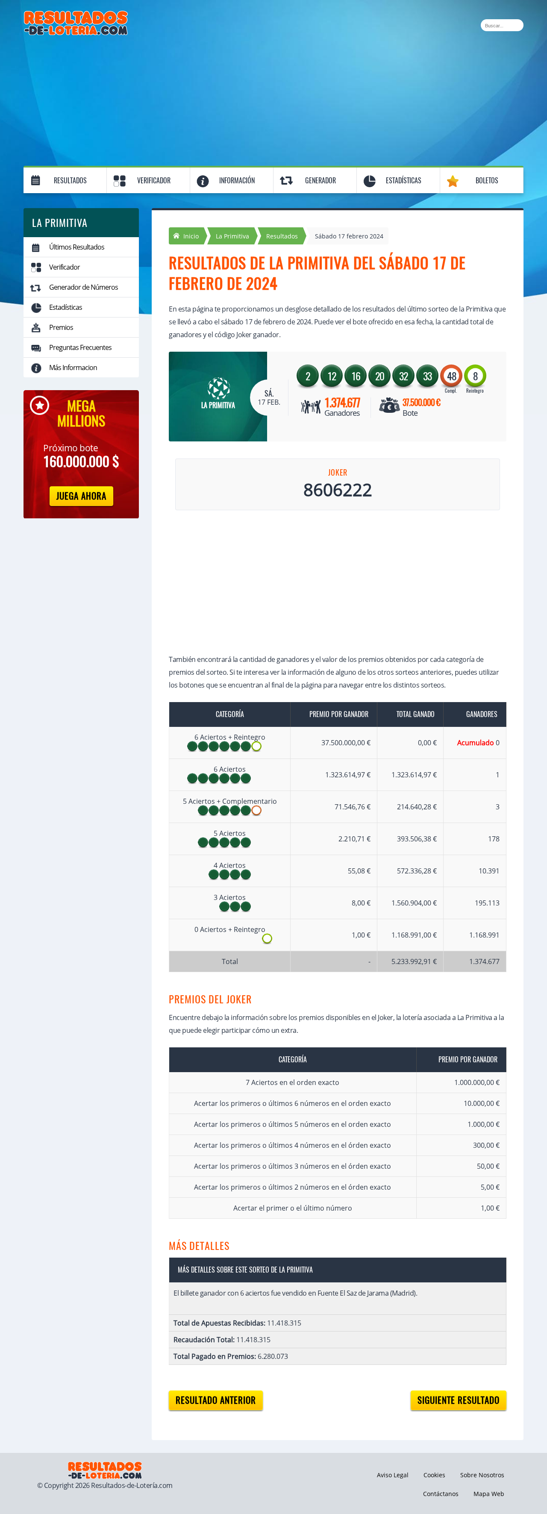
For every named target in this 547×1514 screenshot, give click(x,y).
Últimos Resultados (76, 247)
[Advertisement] (273, 99)
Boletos (487, 180)
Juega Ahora (81, 496)
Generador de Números (83, 287)
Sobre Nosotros (482, 1475)
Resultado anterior (216, 1400)
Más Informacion (73, 367)
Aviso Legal (393, 1475)
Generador (320, 180)
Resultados (70, 180)
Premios (61, 327)
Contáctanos (441, 1494)
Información (237, 180)
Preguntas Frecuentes (80, 347)
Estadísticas (403, 180)
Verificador (154, 180)
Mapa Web (488, 1494)
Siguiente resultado (459, 1400)
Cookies (434, 1475)
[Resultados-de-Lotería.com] (76, 15)
